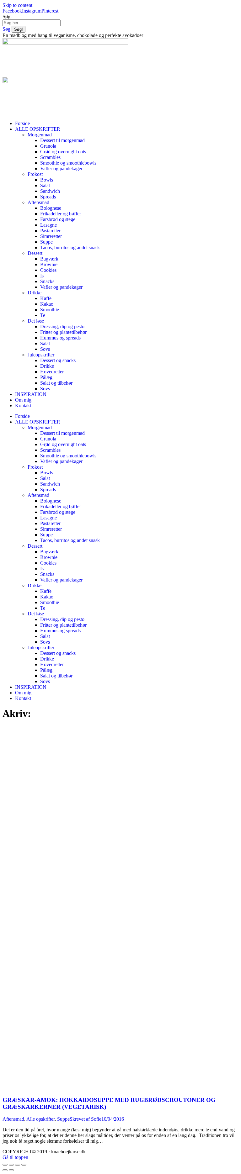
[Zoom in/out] (23, 1165)
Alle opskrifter (40, 1119)
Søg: (7, 16)
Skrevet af (85, 1119)
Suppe (63, 1119)
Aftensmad (13, 1119)
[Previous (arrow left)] (5, 1170)
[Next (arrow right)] (11, 1170)
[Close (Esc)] (5, 1165)
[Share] (11, 1165)
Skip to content (17, 5)
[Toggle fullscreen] (17, 1165)
